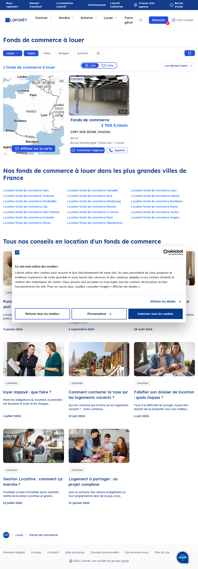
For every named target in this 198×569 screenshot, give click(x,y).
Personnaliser (96, 313)
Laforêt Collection (119, 5)
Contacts (53, 552)
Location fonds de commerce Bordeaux (157, 201)
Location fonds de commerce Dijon (90, 217)
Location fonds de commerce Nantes (155, 196)
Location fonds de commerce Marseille (92, 190)
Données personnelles (105, 552)
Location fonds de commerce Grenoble (28, 217)
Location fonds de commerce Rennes (91, 206)
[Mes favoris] (141, 20)
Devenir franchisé (39, 5)
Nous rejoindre (12, 5)
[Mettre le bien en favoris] (125, 79)
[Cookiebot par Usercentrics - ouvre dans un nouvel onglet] (166, 252)
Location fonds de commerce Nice (89, 196)
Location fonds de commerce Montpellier (30, 201)
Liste (92, 65)
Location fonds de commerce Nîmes (27, 223)
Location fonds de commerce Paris (26, 190)
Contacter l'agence (90, 150)
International (97, 4)
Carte (109, 65)
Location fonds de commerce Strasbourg (94, 201)
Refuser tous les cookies (42, 313)
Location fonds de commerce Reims (154, 206)
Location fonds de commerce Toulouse (28, 196)
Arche (125, 561)
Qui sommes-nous (136, 552)
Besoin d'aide (179, 5)
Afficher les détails (163, 301)
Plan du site (162, 552)
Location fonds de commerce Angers (155, 217)
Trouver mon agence (147, 5)
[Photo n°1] (99, 95)
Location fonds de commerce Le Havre (92, 212)
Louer (10, 53)
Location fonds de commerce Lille (25, 206)
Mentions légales (14, 552)
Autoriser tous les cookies (156, 313)
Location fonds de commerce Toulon (155, 212)
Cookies (36, 552)
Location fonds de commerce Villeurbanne (94, 223)
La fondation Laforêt (65, 5)
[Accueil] (6, 535)
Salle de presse (74, 552)
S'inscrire (160, 21)
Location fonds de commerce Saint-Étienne (31, 212)
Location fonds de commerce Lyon (154, 190)
